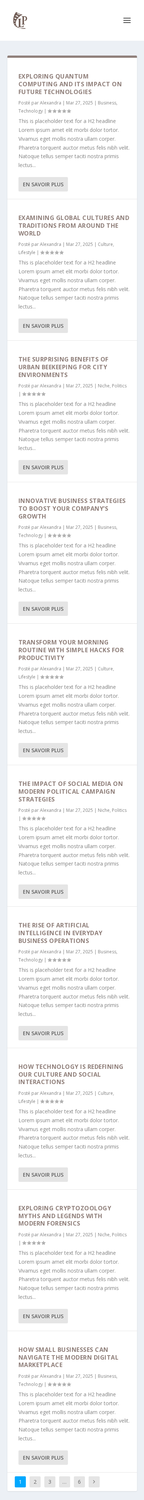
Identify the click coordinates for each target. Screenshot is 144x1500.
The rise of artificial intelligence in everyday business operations (60, 933)
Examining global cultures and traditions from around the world (74, 225)
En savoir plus (43, 184)
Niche (104, 386)
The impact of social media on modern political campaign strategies (70, 791)
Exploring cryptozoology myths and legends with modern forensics (65, 1216)
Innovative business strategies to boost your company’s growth (72, 508)
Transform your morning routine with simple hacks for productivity (71, 650)
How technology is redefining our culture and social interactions (71, 1074)
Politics (119, 386)
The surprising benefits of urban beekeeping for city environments (63, 367)
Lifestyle (26, 252)
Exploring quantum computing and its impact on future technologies (70, 84)
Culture (105, 244)
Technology (30, 111)
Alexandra (50, 103)
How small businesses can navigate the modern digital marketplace (68, 1357)
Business (107, 103)
